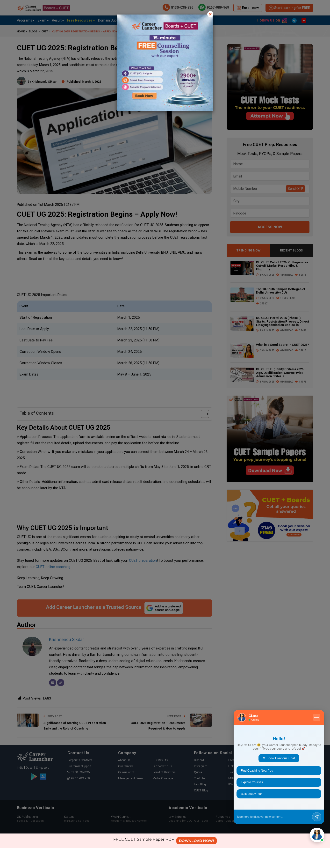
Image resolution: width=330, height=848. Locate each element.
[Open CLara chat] (317, 835)
